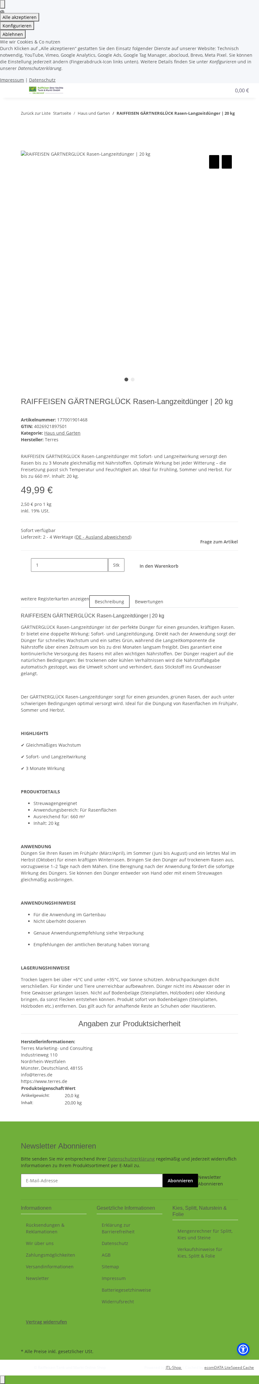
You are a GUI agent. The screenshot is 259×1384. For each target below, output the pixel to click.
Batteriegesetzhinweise (126, 1290)
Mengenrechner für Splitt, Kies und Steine (205, 1234)
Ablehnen (13, 34)
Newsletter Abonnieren (210, 1180)
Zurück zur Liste (36, 113)
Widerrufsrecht (118, 1302)
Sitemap (110, 1267)
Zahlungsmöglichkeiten (50, 1255)
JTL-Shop (174, 1367)
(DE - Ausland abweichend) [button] (103, 537)
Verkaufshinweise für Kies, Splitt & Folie (200, 1252)
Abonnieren (180, 1181)
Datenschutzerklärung (131, 1159)
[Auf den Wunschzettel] (227, 162)
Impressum (12, 80)
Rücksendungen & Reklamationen (45, 1228)
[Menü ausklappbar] (13, 90)
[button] (206, 90)
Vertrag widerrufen (46, 1322)
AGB (106, 1255)
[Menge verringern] (26, 565)
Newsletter (37, 1278)
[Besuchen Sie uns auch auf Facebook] (26, 1332)
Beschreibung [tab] (109, 602)
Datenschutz (42, 80)
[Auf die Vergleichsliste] (214, 162)
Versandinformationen (50, 1267)
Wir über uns (40, 1243)
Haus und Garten (62, 433)
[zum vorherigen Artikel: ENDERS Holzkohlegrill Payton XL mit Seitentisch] (26, 126)
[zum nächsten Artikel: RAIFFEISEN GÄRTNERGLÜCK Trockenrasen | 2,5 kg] (37, 126)
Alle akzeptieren (20, 17)
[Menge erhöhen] (113, 578)
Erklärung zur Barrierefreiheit (118, 1228)
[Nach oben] (2, 1379)
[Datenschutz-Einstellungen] (2, 4)
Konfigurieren (17, 26)
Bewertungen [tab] (149, 602)
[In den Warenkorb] (26, 146)
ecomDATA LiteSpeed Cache (229, 1367)
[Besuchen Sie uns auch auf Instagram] (26, 1339)
